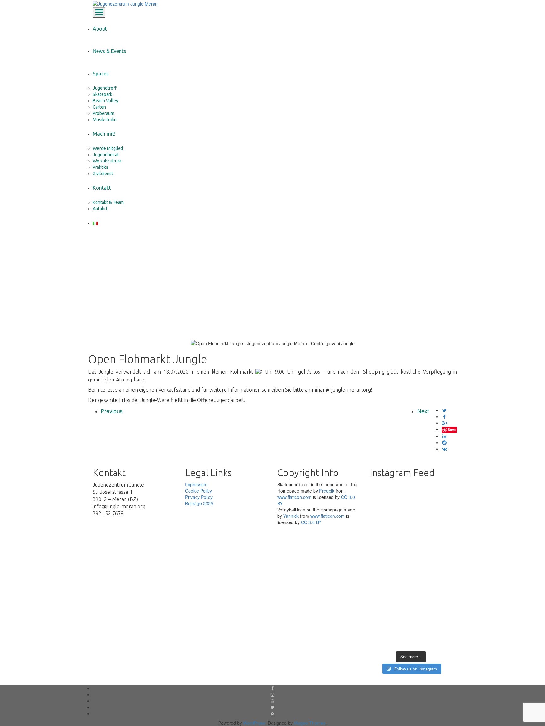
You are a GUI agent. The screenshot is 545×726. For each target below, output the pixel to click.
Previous (112, 411)
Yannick (291, 516)
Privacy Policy (199, 497)
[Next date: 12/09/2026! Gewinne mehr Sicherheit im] (382, 538)
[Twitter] (273, 707)
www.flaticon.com (294, 497)
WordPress (254, 723)
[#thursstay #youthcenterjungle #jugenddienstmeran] (382, 620)
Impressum (196, 484)
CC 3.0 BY (311, 522)
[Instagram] (272, 694)
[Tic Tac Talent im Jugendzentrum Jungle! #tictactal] (439, 510)
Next (423, 411)
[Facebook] (272, 688)
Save (452, 429)
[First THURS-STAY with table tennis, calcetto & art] (411, 614)
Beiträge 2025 (199, 503)
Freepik (326, 490)
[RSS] (272, 713)
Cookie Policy (198, 490)
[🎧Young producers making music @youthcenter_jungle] (411, 535)
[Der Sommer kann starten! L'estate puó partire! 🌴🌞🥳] (439, 617)
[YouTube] (272, 701)
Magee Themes (309, 723)
